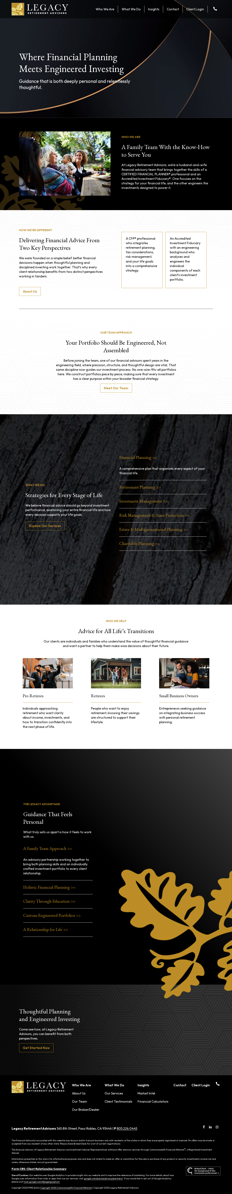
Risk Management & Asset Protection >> (154, 515)
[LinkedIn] (210, 1127)
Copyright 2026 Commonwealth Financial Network (66, 1187)
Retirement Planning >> (140, 487)
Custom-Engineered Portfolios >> (52, 915)
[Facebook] (203, 1127)
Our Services (114, 1093)
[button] (105, 9)
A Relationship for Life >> (45, 929)
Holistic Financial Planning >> (49, 887)
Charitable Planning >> (139, 543)
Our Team (79, 1101)
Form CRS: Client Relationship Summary (39, 1169)
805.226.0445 (127, 1128)
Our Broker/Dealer (85, 1110)
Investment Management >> (143, 501)
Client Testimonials (118, 1101)
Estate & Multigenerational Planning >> (153, 529)
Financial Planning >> (138, 457)
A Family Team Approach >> (47, 848)
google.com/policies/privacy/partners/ (103, 1178)
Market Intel (146, 1093)
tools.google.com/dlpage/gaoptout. (42, 1181)
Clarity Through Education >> (49, 901)
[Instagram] (217, 1127)
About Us (79, 1093)
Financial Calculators (153, 1101)
